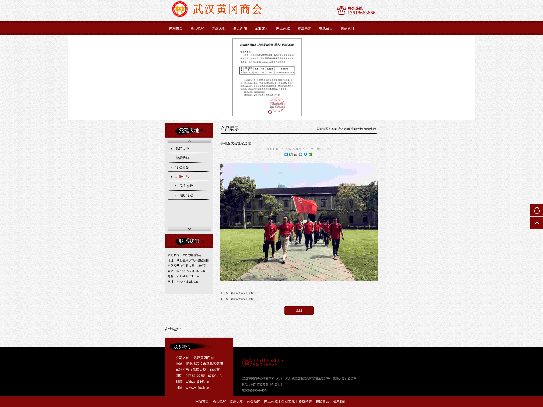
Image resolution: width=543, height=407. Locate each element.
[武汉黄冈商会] (222, 16)
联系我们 (347, 28)
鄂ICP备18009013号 (255, 390)
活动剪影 (182, 167)
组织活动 (186, 195)
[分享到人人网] (305, 154)
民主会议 (186, 186)
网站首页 (176, 28)
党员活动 (182, 158)
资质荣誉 (304, 28)
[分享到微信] (310, 154)
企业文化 (261, 28)
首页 (334, 129)
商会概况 (197, 28)
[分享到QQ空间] (291, 154)
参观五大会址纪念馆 (242, 293)
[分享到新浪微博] (296, 154)
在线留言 (326, 28)
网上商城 (283, 28)
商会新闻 (240, 28)
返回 (299, 310)
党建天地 (218, 28)
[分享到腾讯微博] (300, 154)
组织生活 (182, 176)
